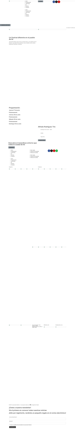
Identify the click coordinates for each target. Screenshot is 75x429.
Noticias (27, 6)
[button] (30, 8)
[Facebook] (54, 2)
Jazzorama (28, 3)
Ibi (11, 153)
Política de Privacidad (34, 151)
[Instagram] (56, 2)
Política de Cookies (34, 152)
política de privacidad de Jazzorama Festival (22, 424)
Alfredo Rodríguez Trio (46, 127)
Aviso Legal (32, 150)
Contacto (27, 7)
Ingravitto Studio (35, 404)
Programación (28, 2)
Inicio (27, 1)
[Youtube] (59, 2)
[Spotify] (56, 150)
